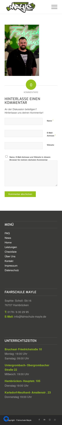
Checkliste (11, 251)
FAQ (7, 233)
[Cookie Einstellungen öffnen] (6, 420)
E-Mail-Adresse (51, 134)
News (8, 237)
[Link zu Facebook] (39, 419)
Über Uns (10, 256)
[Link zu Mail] (44, 419)
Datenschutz (12, 270)
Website (50, 145)
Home (8, 242)
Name (50, 120)
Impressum (11, 265)
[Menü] (52, 7)
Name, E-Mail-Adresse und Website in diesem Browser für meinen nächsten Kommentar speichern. (29, 160)
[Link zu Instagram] (49, 419)
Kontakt (9, 261)
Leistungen (11, 247)
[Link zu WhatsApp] (54, 419)
